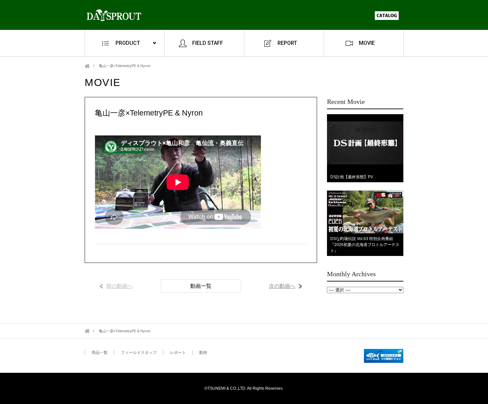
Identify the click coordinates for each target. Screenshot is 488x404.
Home (87, 65)
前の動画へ (119, 286)
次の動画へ (282, 286)
